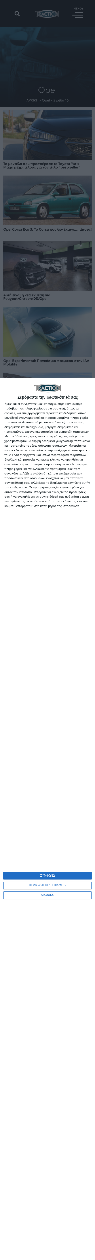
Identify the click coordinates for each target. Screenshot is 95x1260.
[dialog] (47, 819)
